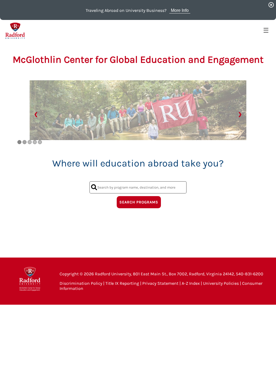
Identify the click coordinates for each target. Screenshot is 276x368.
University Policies (221, 283)
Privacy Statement (160, 283)
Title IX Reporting (122, 283)
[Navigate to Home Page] (15, 31)
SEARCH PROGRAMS (138, 202)
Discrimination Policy (81, 283)
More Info (180, 10)
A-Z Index (191, 283)
